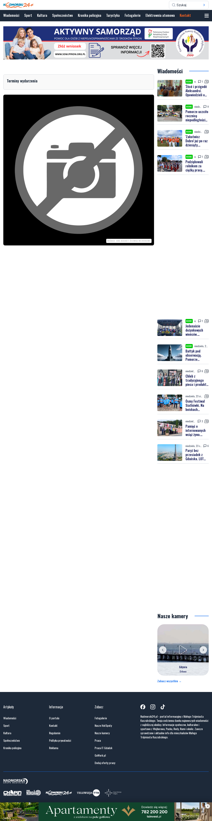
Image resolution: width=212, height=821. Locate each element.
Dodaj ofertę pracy (105, 763)
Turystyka (113, 15)
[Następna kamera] (203, 650)
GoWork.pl (100, 755)
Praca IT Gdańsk (103, 748)
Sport (28, 15)
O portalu (54, 718)
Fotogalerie (133, 15)
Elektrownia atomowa (160, 15)
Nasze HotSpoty (103, 725)
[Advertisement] (183, 247)
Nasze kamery (102, 733)
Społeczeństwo (62, 15)
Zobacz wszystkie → (169, 681)
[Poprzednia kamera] (162, 650)
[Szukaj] (204, 5)
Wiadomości (11, 15)
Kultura (42, 15)
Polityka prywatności (60, 740)
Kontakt (185, 15)
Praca (98, 740)
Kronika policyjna (89, 15)
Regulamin (54, 733)
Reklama (53, 748)
